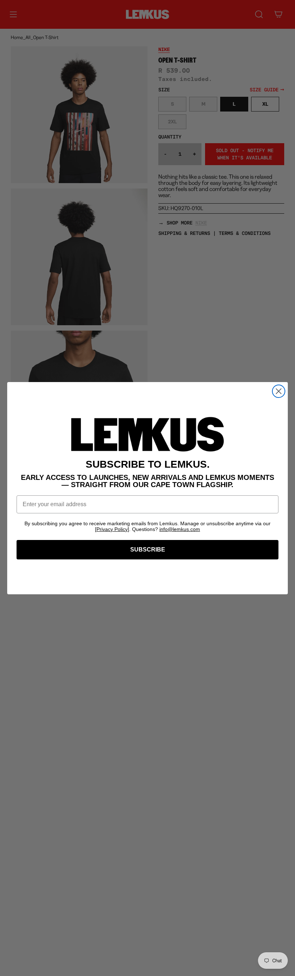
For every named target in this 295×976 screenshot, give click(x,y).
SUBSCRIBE (147, 549)
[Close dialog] (278, 391)
